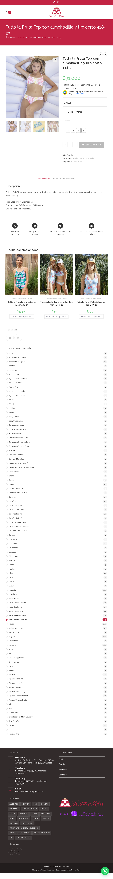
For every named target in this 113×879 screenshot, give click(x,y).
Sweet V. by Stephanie (20, 833)
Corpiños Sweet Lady (17, 522)
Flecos (11, 565)
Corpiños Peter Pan (16, 518)
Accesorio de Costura (17, 357)
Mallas (92, 158)
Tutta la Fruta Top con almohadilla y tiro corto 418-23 (39, 38)
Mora (11, 649)
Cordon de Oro (30, 809)
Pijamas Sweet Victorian (18, 696)
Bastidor (12, 412)
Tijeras (11, 725)
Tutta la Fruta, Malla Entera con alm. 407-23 (91, 303)
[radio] (70, 112)
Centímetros (14, 472)
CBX (35, 804)
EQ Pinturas (13, 556)
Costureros (13, 539)
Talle (67, 120)
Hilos (11, 573)
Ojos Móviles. (14, 662)
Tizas (11, 730)
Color (67, 103)
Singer (46, 818)
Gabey (34, 814)
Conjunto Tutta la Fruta (18, 493)
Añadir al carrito (91, 145)
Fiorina (23, 814)
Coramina (14, 809)
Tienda (62, 764)
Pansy (11, 666)
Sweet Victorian (42, 833)
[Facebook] (54, 2)
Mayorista (13, 636)
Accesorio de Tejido (17, 362)
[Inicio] (6, 38)
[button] (55, 60)
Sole (10, 708)
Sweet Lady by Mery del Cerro (24, 828)
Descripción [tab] (44, 178)
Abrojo (11, 353)
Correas (12, 535)
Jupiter (11, 582)
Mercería (12, 645)
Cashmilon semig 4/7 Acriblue (21, 467)
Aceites (12, 366)
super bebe (13, 713)
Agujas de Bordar (16, 383)
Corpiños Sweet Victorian (19, 527)
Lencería (12, 590)
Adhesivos (13, 370)
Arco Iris (14, 804)
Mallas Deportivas (16, 628)
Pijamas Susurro (15, 687)
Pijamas (12, 675)
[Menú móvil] (106, 12)
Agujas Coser (14, 374)
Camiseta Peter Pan (17, 455)
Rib (10, 704)
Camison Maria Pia (16, 459)
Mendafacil (13, 641)
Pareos (11, 670)
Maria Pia (45, 814)
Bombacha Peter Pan (17, 433)
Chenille (12, 476)
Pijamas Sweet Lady (17, 692)
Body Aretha (14, 417)
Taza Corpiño (14, 721)
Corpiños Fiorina (15, 514)
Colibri (44, 804)
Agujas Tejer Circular (17, 391)
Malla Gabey (14, 598)
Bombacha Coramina (17, 429)
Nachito (12, 653)
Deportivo (13, 544)
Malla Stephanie (15, 607)
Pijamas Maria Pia (16, 679)
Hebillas (12, 569)
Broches (12, 450)
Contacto (63, 775)
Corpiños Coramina (16, 510)
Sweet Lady (27, 823)
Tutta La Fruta (76, 161)
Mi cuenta (63, 769)
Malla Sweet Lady (16, 611)
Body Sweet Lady (16, 421)
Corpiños (12, 501)
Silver (35, 818)
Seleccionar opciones (21, 317)
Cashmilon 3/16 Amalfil (19, 463)
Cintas (11, 484)
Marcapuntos (14, 632)
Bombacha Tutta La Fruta (19, 446)
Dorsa (44, 809)
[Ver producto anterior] (101, 54)
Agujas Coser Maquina (18, 379)
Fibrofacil (12, 560)
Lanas (11, 586)
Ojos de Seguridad (16, 658)
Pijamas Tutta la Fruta (18, 700)
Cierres (11, 480)
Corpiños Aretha (15, 505)
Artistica (12, 408)
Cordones (12, 497)
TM (11, 838)
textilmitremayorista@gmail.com (29, 791)
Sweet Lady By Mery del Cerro (21, 717)
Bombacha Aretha (16, 425)
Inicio (61, 759)
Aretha (11, 404)
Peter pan (23, 818)
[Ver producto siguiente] (105, 54)
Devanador (13, 548)
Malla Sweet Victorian (17, 615)
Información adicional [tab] (64, 178)
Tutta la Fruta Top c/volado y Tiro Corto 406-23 (56, 303)
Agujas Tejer (14, 387)
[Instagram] (58, 2)
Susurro (14, 823)
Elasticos (12, 552)
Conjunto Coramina (16, 488)
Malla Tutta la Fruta (81, 158)
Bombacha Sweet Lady (18, 438)
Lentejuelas (13, 594)
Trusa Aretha (14, 734)
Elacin (13, 814)
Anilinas (12, 400)
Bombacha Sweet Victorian (20, 442)
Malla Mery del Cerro (17, 603)
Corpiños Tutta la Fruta (18, 531)
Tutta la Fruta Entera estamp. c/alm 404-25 (22, 303)
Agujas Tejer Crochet (17, 395)
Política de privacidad (61, 866)
